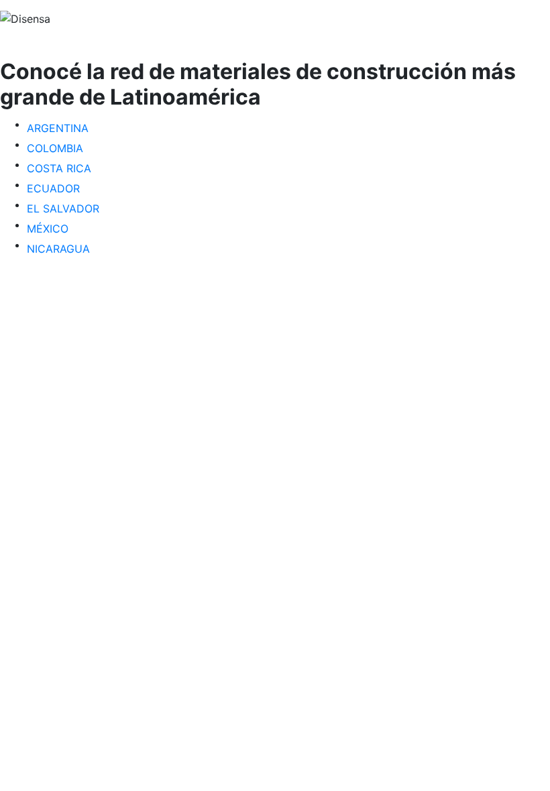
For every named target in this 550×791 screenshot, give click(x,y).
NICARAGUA (58, 248)
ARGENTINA (58, 128)
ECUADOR (53, 188)
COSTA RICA (59, 168)
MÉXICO (47, 228)
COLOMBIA (55, 148)
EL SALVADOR (63, 208)
